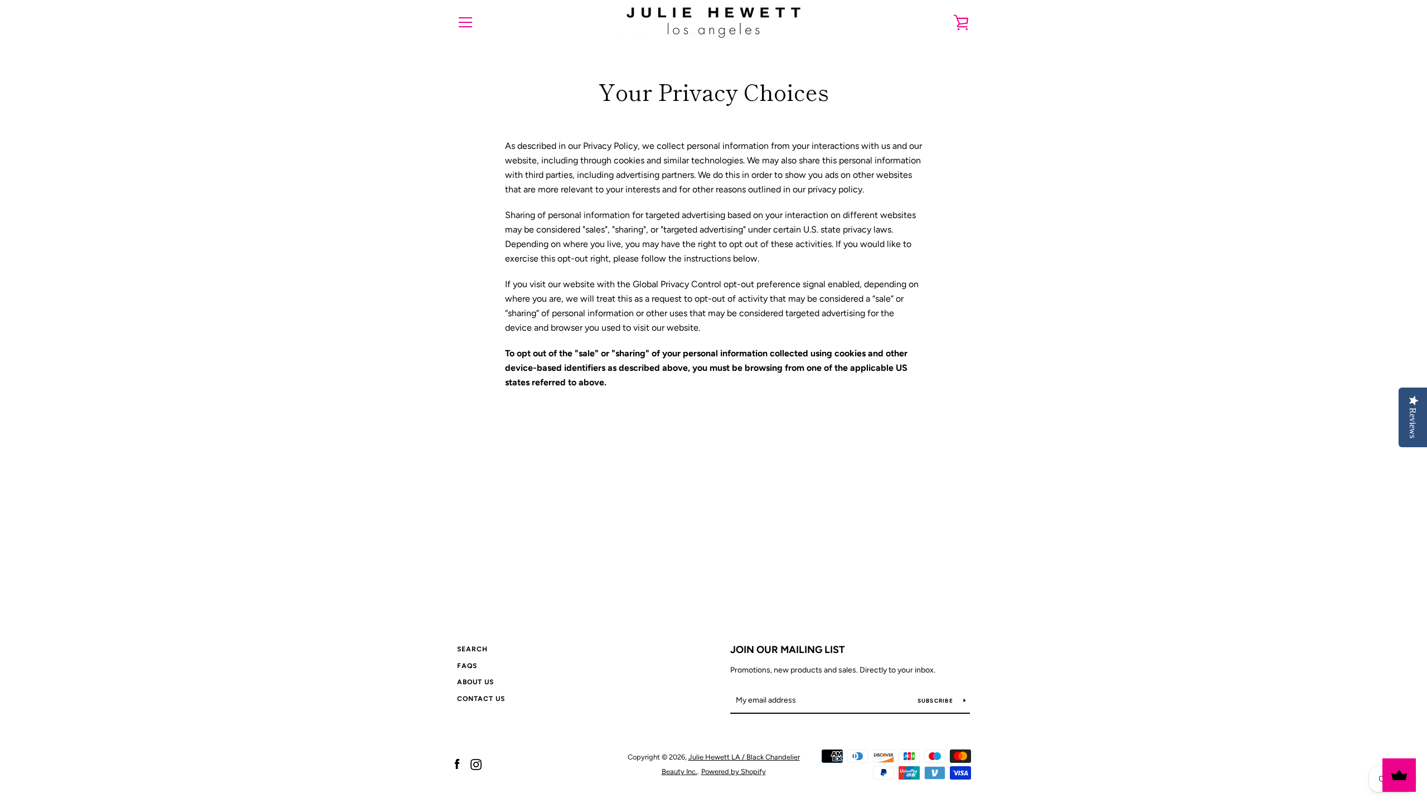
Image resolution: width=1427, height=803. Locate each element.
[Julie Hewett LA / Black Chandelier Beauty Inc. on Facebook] (457, 763)
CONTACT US (481, 699)
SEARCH (472, 649)
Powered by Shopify (733, 771)
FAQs (467, 666)
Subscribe (936, 700)
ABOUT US (475, 682)
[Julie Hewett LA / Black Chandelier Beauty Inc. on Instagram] (476, 763)
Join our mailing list (787, 650)
